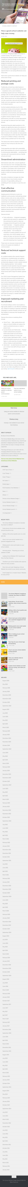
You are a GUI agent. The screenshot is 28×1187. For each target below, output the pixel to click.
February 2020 (6, 914)
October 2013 (6, 1105)
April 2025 (5, 724)
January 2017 (6, 1026)
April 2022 (5, 835)
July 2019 (5, 939)
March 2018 (6, 990)
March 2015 (6, 1072)
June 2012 (5, 1134)
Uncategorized (6, 513)
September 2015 (7, 1051)
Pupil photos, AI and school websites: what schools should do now (17, 603)
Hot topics (5, 480)
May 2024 (5, 756)
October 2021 (6, 857)
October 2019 (6, 929)
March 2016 (6, 1044)
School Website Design (9, 505)
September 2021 (7, 860)
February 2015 (6, 1076)
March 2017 (6, 1018)
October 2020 (6, 893)
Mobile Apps (6, 484)
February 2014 (6, 1098)
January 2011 (6, 1169)
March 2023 (6, 799)
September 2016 (7, 1033)
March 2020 (6, 911)
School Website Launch (9, 509)
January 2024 (6, 770)
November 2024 (7, 741)
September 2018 (7, 975)
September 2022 (7, 821)
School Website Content (9, 26)
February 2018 (6, 993)
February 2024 (6, 767)
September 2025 (7, 706)
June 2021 (5, 867)
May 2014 (5, 1094)
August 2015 (6, 1054)
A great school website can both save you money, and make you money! (17, 667)
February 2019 (6, 957)
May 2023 (5, 792)
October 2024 (6, 745)
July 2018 (5, 983)
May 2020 (5, 903)
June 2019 (5, 943)
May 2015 (5, 1065)
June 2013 (5, 1116)
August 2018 (6, 979)
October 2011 (6, 1148)
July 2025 (5, 713)
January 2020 (6, 918)
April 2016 (5, 1040)
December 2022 (7, 810)
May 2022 (5, 831)
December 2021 (7, 849)
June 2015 (5, 1062)
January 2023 (6, 806)
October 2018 (6, 972)
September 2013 (7, 1108)
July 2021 (5, 864)
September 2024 (7, 749)
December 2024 (7, 738)
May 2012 (5, 1137)
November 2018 (7, 968)
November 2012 (7, 1123)
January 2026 (6, 691)
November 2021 (7, 853)
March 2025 (6, 727)
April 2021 (5, 871)
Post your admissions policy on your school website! (19, 390)
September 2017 (7, 1004)
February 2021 (6, 878)
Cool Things (6, 473)
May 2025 (5, 720)
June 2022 (5, 828)
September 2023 (7, 785)
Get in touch (11, 369)
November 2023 (7, 777)
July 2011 (5, 1152)
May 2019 (5, 946)
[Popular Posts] (7, 589)
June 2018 (5, 986)
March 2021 (6, 875)
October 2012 (6, 1126)
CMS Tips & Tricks (7, 469)
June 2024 (5, 752)
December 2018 (7, 964)
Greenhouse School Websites (8, 441)
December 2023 (7, 774)
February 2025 (6, 731)
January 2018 (6, 997)
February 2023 (6, 803)
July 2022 (5, 824)
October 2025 (6, 702)
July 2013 (5, 1112)
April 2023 (5, 795)
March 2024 (6, 763)
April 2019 (5, 950)
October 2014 (6, 1083)
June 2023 (5, 788)
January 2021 (6, 882)
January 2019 (6, 961)
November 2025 (7, 698)
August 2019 (6, 936)
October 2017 (6, 1000)
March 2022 (6, 839)
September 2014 (7, 1087)
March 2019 (6, 954)
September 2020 (7, 896)
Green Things (6, 477)
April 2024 (5, 760)
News (4, 491)
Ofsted (4, 495)
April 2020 (5, 907)
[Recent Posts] (20, 589)
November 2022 (7, 813)
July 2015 (5, 1058)
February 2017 (6, 1022)
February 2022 (6, 842)
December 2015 (7, 1047)
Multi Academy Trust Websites (10, 487)
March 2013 (6, 1119)
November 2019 (7, 925)
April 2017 (5, 1015)
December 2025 (7, 695)
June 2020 (5, 900)
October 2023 (6, 781)
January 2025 (6, 734)
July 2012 (5, 1130)
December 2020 (7, 885)
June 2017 (5, 1008)
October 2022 (6, 817)
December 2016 (7, 1029)
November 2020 (7, 889)
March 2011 (6, 1162)
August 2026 (6, 680)
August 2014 (6, 1090)
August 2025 (6, 709)
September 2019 (7, 932)
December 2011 (7, 1144)
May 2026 (5, 684)
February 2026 (6, 688)
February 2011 (6, 1166)
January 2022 (6, 846)
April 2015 (5, 1069)
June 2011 (5, 1155)
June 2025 (5, 716)
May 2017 (5, 1011)
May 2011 (5, 1159)
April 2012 (5, 1141)
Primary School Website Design (11, 498)
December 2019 (7, 921)
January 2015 (6, 1080)
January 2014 (6, 1101)
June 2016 (5, 1036)
